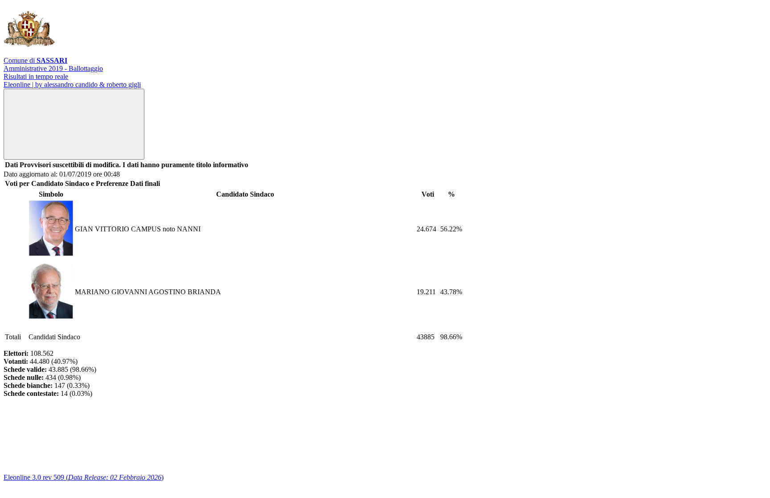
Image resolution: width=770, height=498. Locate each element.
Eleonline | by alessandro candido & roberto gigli (72, 84)
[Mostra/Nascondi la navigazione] (74, 124)
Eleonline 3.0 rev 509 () (84, 477)
